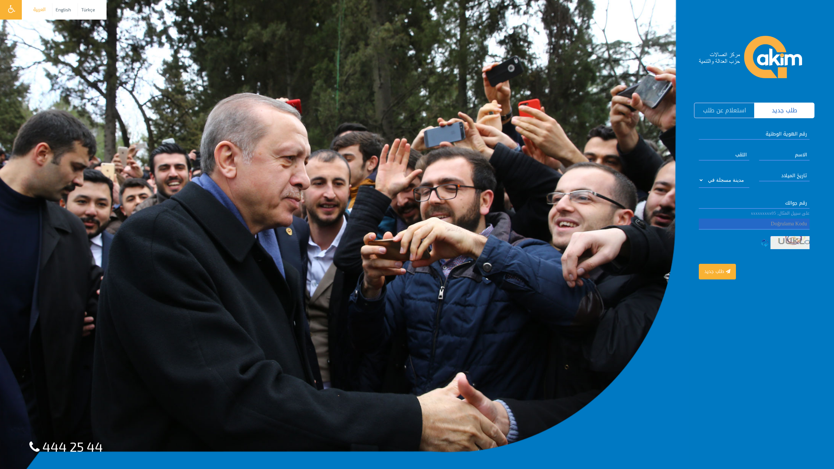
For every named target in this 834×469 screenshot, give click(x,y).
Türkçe (88, 9)
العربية (39, 9)
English (63, 9)
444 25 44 (71, 446)
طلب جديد (715, 271)
